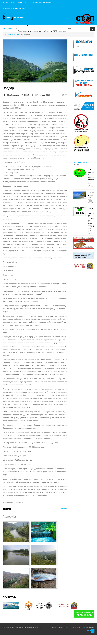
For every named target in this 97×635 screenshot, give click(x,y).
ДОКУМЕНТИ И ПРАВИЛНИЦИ (14, 8)
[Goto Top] (92, 630)
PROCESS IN (69, 627)
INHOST (90, 630)
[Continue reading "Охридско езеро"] (79, 195)
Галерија (63, 509)
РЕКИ (19, 34)
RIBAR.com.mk (13, 95)
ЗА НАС (5, 3)
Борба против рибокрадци (40, 3)
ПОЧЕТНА (11, 34)
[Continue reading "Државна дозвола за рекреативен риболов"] (79, 172)
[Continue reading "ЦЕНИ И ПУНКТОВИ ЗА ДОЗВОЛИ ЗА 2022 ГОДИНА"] (79, 211)
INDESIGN (81, 627)
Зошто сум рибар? (18, 3)
